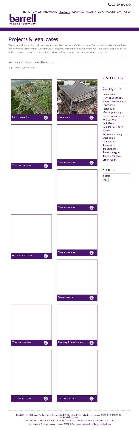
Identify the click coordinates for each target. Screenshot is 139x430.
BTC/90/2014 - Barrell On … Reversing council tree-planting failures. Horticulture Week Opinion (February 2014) (77, 182)
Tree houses (109, 148)
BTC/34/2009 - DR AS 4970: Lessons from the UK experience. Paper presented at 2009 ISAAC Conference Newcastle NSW (77, 319)
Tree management (22, 165)
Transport (108, 145)
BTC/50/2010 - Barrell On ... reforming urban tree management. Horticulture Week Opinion (77, 227)
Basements (64, 117)
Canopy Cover (106, 11)
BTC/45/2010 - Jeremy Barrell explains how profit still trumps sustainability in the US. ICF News (31, 315)
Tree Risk (91, 11)
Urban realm (109, 159)
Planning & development (71, 342)
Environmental (65, 297)
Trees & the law (111, 155)
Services (36, 11)
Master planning (31, 85)
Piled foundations (113, 115)
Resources (78, 11)
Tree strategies (111, 152)
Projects (64, 11)
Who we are (50, 11)
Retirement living (112, 134)
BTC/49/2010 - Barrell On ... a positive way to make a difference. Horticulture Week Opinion (77, 270)
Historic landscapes (22, 255)
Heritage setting (112, 97)
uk (78, 417)
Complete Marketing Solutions (97, 424)
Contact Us (123, 11)
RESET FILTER (112, 78)
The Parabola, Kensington (77, 85)
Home (26, 11)
